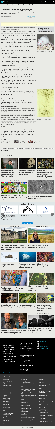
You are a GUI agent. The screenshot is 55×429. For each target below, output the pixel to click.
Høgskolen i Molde (6, 401)
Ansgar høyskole (6, 379)
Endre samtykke (6, 372)
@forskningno (43, 341)
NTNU (22, 386)
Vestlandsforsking (42, 416)
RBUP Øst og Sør (42, 382)
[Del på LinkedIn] (5, 151)
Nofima (22, 399)
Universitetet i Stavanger (43, 412)
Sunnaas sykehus (42, 398)
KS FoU (4, 410)
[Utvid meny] (53, 2)
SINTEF (40, 388)
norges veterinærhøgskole (7, 148)
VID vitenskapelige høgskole (44, 419)
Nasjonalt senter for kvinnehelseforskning (28, 395)
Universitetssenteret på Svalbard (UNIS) (46, 415)
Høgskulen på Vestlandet (7, 405)
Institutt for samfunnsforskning (8, 408)
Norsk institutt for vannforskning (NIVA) (28, 419)
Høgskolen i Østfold (6, 402)
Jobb (50, 1)
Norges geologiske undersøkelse (26, 408)
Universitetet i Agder (43, 406)
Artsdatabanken (5, 383)
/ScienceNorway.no (44, 348)
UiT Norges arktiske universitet (44, 404)
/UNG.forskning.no (44, 346)
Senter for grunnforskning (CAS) (45, 389)
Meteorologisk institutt (7, 416)
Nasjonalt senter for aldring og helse (27, 392)
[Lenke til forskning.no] (17, 1)
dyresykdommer (35, 148)
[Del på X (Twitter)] (3, 151)
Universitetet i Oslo (42, 410)
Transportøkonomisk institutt (44, 403)
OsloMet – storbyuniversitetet (26, 420)
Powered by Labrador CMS (27, 427)
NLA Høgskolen (24, 379)
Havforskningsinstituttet (7, 399)
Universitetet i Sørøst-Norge (44, 413)
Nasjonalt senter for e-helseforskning (27, 393)
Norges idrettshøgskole (25, 410)
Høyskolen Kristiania (6, 407)
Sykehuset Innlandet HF (43, 400)
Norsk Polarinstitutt (24, 411)
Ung (42, 1)
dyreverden (27, 148)
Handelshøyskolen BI (6, 398)
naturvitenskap (19, 148)
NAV (3, 417)
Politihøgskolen (42, 379)
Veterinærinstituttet (42, 418)
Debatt (38, 1)
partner (51, 148)
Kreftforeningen (5, 411)
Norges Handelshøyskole (25, 405)
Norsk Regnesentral (24, 413)
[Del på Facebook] (1, 151)
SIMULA (40, 386)
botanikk (46, 148)
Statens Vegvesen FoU (43, 395)
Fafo (3, 389)
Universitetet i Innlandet (43, 409)
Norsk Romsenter (24, 414)
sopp (41, 148)
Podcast (45, 1)
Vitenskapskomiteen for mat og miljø (45, 421)
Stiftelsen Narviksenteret (43, 397)
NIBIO (4, 419)
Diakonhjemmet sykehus (7, 385)
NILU (4, 423)
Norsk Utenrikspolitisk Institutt (26, 416)
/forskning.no (43, 343)
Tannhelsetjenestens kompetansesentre (46, 401)
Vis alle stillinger (27, 223)
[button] (2, 214)
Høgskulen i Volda (6, 404)
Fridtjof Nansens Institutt (7, 396)
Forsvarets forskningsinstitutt (8, 393)
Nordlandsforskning (24, 402)
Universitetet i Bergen (43, 407)
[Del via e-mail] (7, 151)
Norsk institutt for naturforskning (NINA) (28, 417)
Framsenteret (5, 395)
